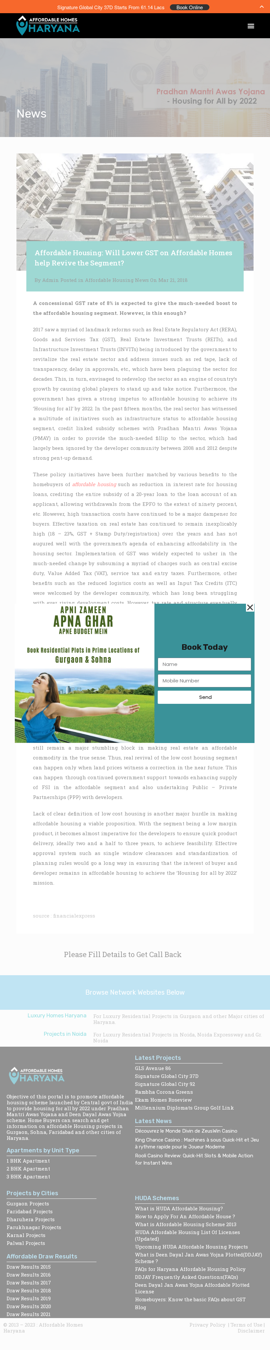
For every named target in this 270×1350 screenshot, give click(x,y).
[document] (135, 675)
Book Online (189, 7)
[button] (251, 25)
